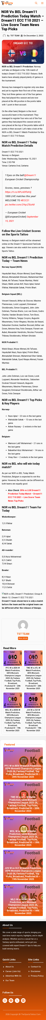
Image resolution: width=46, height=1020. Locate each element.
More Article (23, 638)
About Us (9, 967)
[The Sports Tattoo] (7, 3)
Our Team (9, 980)
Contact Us (36, 967)
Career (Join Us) (12, 971)
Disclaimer (36, 971)
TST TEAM (14, 35)
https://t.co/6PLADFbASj (18, 191)
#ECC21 (25, 200)
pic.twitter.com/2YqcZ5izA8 (19, 204)
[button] (36, 3)
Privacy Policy (37, 976)
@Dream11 (30, 175)
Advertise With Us (13, 976)
